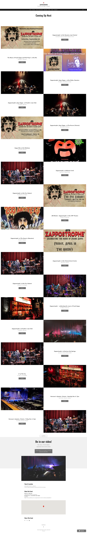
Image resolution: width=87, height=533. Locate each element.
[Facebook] (82, 9)
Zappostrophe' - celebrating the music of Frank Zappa (65, 306)
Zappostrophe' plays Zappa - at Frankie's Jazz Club (22, 103)
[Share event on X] (27, 520)
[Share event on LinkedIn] (29, 520)
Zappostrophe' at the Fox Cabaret (22, 193)
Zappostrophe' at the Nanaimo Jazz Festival (65, 35)
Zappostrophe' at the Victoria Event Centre (65, 261)
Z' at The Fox (22, 374)
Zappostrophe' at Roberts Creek (65, 170)
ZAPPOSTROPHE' (44, 5)
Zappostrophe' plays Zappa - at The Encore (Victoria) (64, 125)
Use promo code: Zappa (43, 451)
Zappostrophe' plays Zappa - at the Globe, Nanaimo (64, 80)
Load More (43, 435)
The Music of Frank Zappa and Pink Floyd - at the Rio (22, 57)
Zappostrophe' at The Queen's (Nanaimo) (22, 238)
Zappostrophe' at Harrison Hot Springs (65, 351)
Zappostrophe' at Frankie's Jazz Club (22, 328)
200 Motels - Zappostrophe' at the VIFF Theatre (65, 215)
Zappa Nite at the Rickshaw (22, 148)
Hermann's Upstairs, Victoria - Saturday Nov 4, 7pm (64, 396)
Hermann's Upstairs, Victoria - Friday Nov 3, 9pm (22, 419)
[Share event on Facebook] (24, 520)
